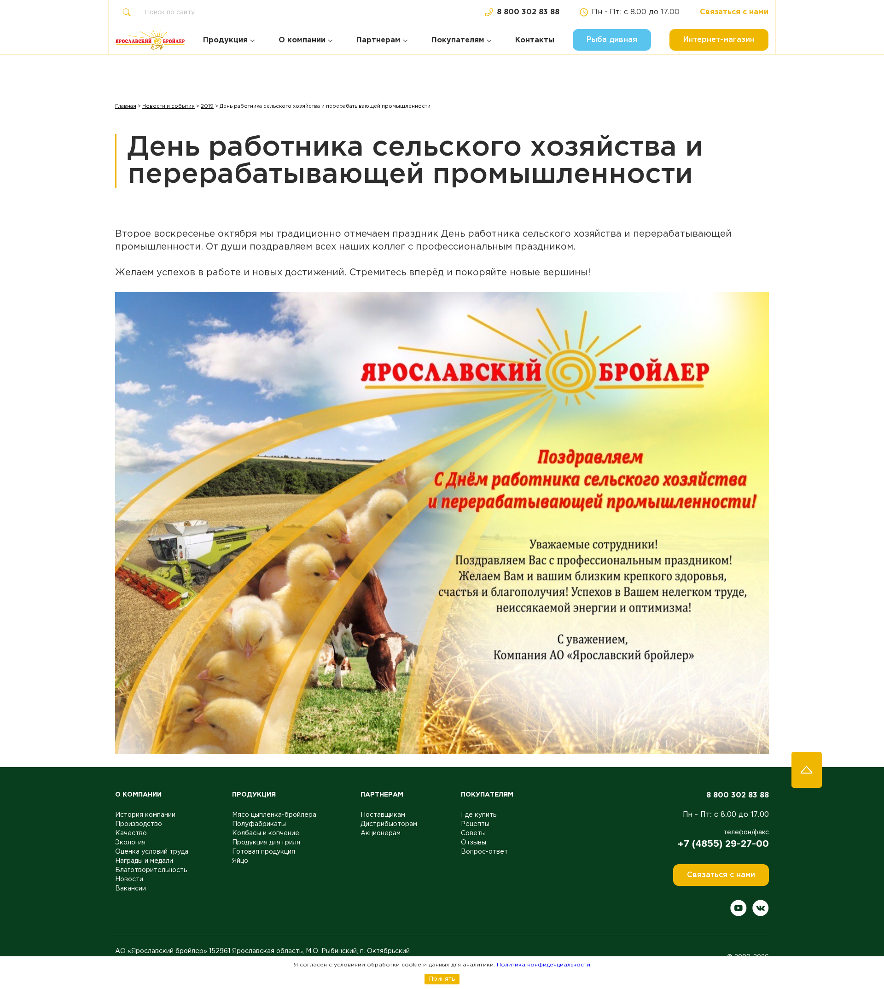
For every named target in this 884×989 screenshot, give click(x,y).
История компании (145, 815)
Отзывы (473, 842)
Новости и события (168, 106)
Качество (131, 833)
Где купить (478, 815)
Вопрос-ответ (484, 852)
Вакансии (130, 888)
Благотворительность (151, 870)
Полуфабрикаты (259, 824)
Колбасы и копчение (265, 833)
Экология (130, 842)
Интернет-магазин (719, 39)
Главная (125, 106)
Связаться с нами (734, 12)
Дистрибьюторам (389, 824)
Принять (442, 979)
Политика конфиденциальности (543, 964)
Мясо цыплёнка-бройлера (274, 815)
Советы (473, 833)
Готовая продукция (263, 852)
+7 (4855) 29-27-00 (723, 843)
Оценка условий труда (151, 852)
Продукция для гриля (266, 842)
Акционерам (381, 833)
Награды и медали (144, 861)
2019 (207, 106)
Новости (129, 879)
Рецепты (475, 824)
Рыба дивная (612, 39)
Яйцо (240, 861)
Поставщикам (383, 815)
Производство (138, 824)
